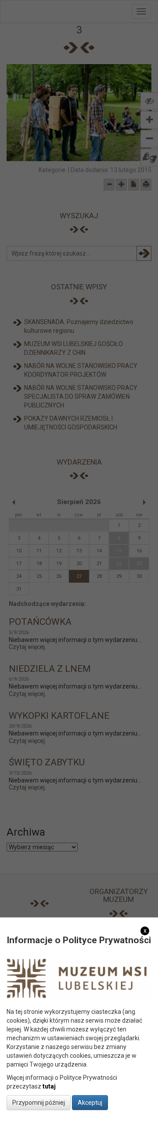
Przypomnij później (38, 1102)
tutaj (49, 1086)
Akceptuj (90, 1102)
